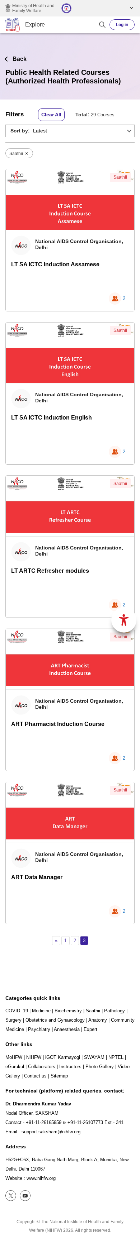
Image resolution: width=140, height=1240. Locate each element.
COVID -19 (16, 1010)
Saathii (120, 177)
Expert (90, 1029)
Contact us (35, 1076)
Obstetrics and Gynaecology (55, 1020)
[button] (130, 8)
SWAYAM (94, 1057)
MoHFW (13, 1057)
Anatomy (97, 1020)
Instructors (70, 1066)
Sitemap (59, 1076)
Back (20, 59)
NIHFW (33, 1057)
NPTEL (115, 1057)
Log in (122, 24)
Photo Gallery (99, 1066)
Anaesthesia (67, 1029)
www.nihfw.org (41, 1178)
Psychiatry (39, 1029)
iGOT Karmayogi (62, 1057)
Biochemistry (68, 1010)
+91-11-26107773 (85, 1122)
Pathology (114, 1010)
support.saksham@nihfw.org (51, 1131)
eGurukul (14, 1066)
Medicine (41, 1010)
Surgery (13, 1020)
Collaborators (41, 1066)
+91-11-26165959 (43, 1122)
